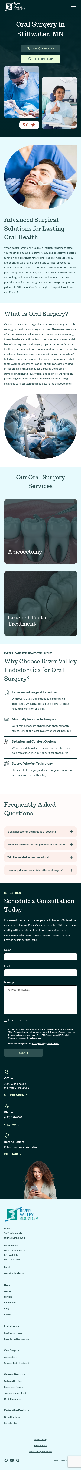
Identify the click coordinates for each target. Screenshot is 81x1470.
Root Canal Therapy (14, 1333)
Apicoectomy (10, 1357)
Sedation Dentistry (13, 1381)
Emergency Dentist (13, 1387)
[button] (73, 6)
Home (7, 1285)
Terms (25, 1020)
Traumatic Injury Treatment (17, 1393)
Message (9, 982)
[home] (14, 6)
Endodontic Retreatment (16, 1339)
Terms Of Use (40, 1445)
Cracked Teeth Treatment (16, 1363)
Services (8, 1297)
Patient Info (10, 1302)
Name (7, 949)
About (7, 1291)
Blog (6, 1308)
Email (7, 966)
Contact (8, 1314)
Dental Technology (13, 1399)
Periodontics (10, 1423)
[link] (40, 1213)
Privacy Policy (40, 1439)
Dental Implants (12, 1417)
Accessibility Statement (40, 1451)
